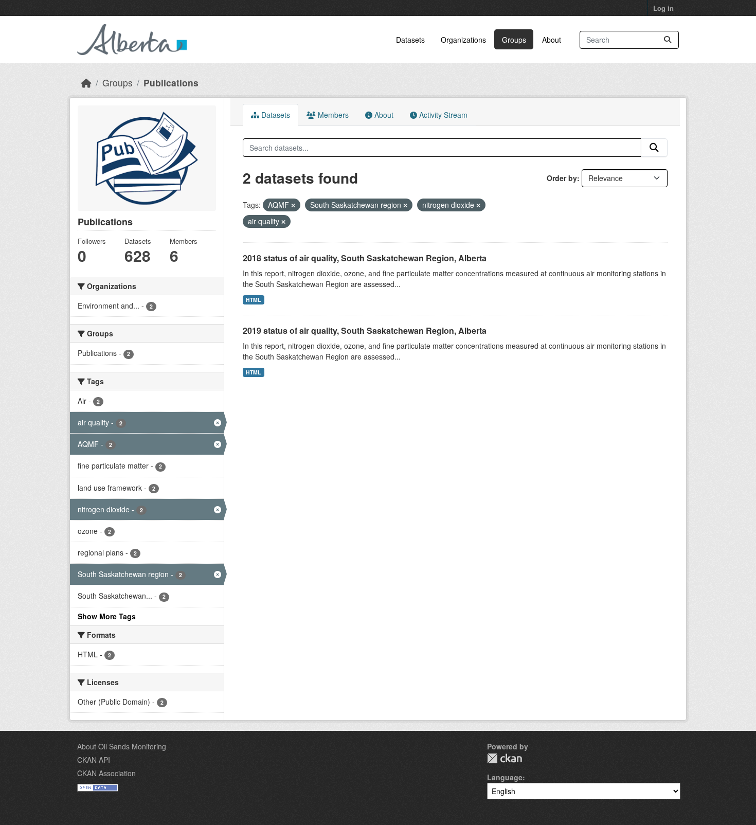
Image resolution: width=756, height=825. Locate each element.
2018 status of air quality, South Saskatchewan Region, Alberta (365, 258)
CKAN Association (106, 773)
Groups (514, 39)
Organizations (463, 39)
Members (332, 115)
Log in (663, 8)
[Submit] (667, 40)
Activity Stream (442, 115)
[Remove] (293, 205)
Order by (562, 178)
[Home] (86, 82)
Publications (171, 82)
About (551, 39)
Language (505, 777)
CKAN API (93, 760)
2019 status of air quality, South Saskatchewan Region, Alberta (365, 330)
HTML (253, 299)
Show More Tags (107, 616)
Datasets (410, 39)
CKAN (504, 758)
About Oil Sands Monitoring (121, 746)
